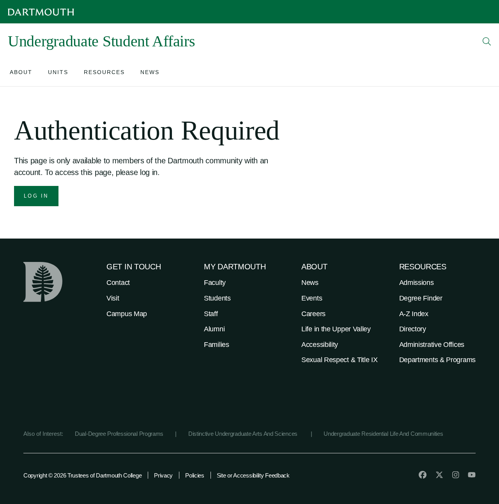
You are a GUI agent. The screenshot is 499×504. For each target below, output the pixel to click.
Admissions (416, 282)
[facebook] (422, 475)
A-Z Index (413, 314)
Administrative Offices (431, 344)
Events (311, 298)
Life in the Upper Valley (336, 329)
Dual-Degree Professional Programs (119, 433)
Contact (118, 282)
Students (217, 298)
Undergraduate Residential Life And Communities (383, 433)
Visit (112, 298)
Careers (313, 314)
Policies (194, 475)
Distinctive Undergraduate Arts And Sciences (243, 433)
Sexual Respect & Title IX (339, 360)
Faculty (215, 282)
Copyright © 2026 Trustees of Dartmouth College (82, 475)
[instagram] (455, 475)
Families (216, 344)
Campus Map (126, 314)
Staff (211, 314)
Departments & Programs (437, 360)
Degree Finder (420, 298)
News (310, 282)
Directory (412, 329)
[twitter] (439, 475)
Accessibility (319, 344)
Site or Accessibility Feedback (253, 475)
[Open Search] (487, 41)
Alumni (214, 329)
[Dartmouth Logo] (41, 12)
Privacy (163, 475)
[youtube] (472, 475)
